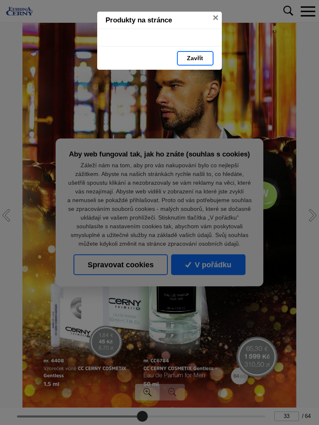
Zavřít (195, 58)
